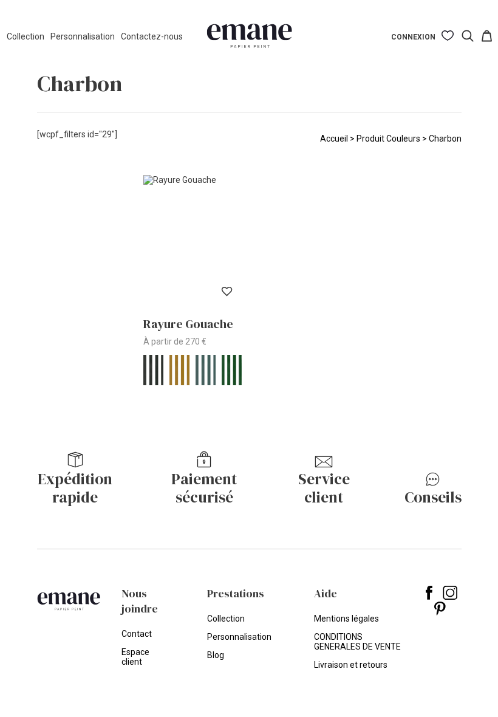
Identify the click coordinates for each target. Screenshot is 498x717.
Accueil (334, 138)
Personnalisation (82, 36)
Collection (25, 36)
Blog (215, 655)
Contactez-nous (152, 36)
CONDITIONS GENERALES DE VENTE (357, 641)
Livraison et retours (350, 665)
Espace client (135, 657)
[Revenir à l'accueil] (249, 37)
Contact (136, 634)
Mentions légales (346, 618)
